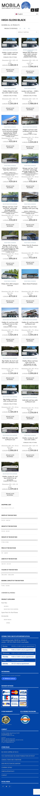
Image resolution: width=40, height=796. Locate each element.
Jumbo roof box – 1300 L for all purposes (30, 92)
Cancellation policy (7, 771)
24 (20, 28)
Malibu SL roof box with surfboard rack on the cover (10, 324)
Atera (8, 622)
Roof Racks (7, 619)
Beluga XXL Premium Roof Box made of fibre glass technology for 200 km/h (10, 248)
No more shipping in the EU (9, 752)
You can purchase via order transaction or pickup (18, 756)
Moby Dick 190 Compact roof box (10, 284)
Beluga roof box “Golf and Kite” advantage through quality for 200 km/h (30, 170)
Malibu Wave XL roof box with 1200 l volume (10, 92)
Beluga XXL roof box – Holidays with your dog (30, 207)
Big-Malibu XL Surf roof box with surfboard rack (10, 361)
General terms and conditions (11, 759)
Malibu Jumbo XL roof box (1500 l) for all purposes (10, 478)
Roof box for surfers (10, 50)
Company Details (6, 767)
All (29, 28)
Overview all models (8, 592)
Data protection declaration (10, 763)
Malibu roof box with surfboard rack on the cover (30, 131)
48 (24, 28)
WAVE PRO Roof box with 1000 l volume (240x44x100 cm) (30, 54)
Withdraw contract (10, 678)
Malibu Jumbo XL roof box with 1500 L (30, 438)
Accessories (4, 616)
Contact (4, 775)
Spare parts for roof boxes (9, 612)
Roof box (7, 88)
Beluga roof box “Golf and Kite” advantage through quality (10, 208)
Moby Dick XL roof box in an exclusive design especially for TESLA (10, 131)
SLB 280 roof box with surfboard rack (10, 438)
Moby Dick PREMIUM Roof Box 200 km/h (10, 169)
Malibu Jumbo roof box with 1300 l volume (10, 53)
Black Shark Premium (30, 284)
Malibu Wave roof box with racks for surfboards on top (30, 362)
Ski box (25, 50)
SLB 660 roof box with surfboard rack (30, 401)
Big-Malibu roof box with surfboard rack (10, 400)
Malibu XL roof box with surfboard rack (30, 323)
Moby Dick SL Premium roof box (30, 246)
